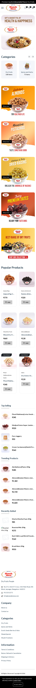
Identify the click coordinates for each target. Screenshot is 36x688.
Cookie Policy (17, 680)
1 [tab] (13, 47)
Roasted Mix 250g (18, 527)
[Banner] (18, 119)
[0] (26, 8)
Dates (22, 372)
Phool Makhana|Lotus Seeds (7, 375)
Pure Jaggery (17, 436)
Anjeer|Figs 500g (9, 294)
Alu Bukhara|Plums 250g (21, 467)
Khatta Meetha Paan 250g (21, 519)
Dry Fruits (9, 72)
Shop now (6, 106)
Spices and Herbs (27, 72)
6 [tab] (23, 47)
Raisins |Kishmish (26, 291)
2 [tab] (15, 47)
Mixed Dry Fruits (7, 332)
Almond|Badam (25, 332)
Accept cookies (18, 684)
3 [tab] (17, 47)
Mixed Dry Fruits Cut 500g (13, 335)
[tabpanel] (18, 32)
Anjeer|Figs (6, 291)
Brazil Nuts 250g (18, 546)
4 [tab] (19, 47)
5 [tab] (21, 47)
